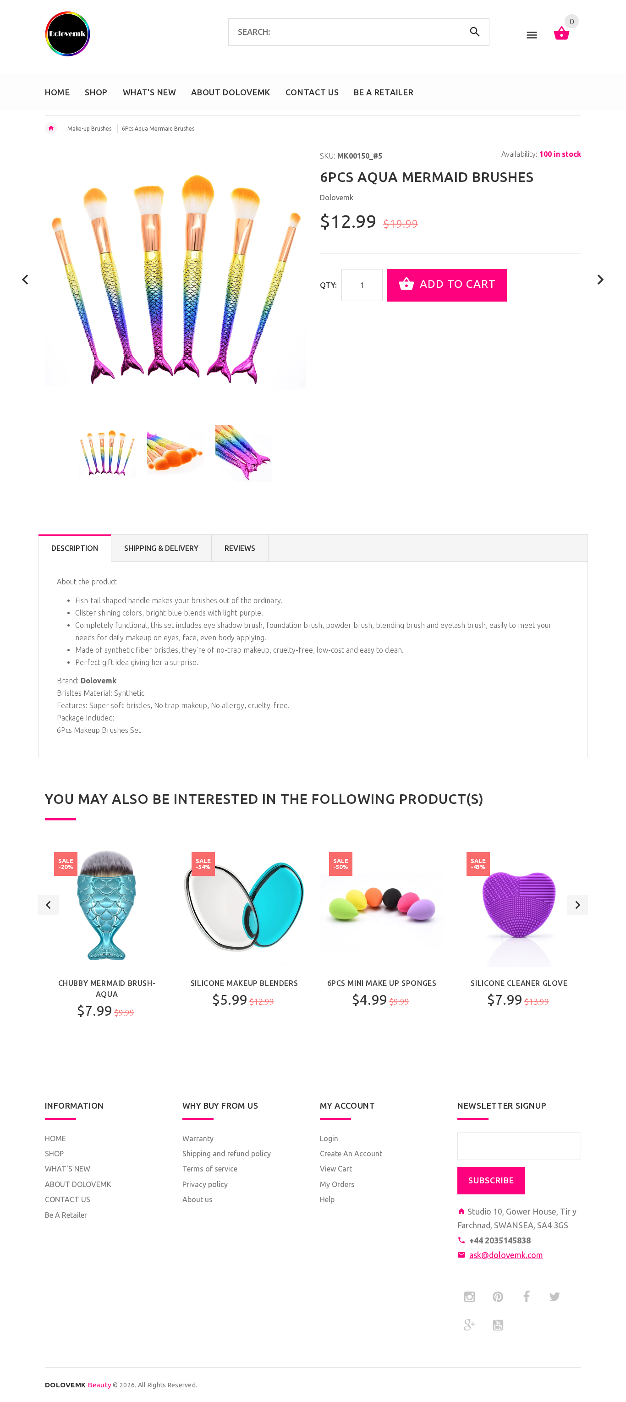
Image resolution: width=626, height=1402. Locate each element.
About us (197, 1199)
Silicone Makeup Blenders (244, 983)
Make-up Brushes (89, 129)
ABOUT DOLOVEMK (78, 1184)
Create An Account (351, 1153)
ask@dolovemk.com (506, 1254)
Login (329, 1138)
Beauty (78, 1385)
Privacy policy (205, 1184)
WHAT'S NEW (67, 1169)
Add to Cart (456, 284)
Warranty (198, 1138)
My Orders (337, 1184)
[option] (107, 453)
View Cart (336, 1169)
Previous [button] (48, 905)
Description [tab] (74, 548)
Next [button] (577, 905)
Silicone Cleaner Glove (519, 983)
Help (327, 1199)
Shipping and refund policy (226, 1153)
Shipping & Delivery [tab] (161, 548)
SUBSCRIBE (491, 1180)
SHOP (54, 1153)
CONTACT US (67, 1199)
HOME (55, 1138)
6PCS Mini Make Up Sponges (382, 983)
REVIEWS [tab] (240, 548)
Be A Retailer (66, 1215)
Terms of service (209, 1169)
